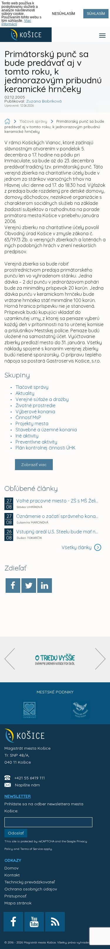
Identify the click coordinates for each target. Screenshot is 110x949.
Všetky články (77, 547)
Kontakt (12, 875)
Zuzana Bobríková (44, 101)
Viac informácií (16, 22)
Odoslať (16, 833)
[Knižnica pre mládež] (80, 713)
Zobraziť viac (34, 464)
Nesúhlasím (63, 14)
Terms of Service (31, 849)
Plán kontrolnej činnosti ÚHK (45, 448)
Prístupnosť (15, 896)
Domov (11, 868)
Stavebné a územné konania (46, 430)
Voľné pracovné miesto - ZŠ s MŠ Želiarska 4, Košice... (58, 501)
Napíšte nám (27, 785)
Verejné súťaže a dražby (42, 399)
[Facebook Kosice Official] (13, 922)
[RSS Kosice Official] (55, 922)
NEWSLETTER (17, 796)
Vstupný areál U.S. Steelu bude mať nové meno (58, 532)
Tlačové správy (32, 387)
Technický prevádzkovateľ (29, 882)
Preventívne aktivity (36, 442)
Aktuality (25, 393)
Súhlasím (96, 14)
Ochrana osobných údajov (30, 889)
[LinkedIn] (44, 585)
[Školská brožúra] (55, 659)
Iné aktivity (27, 436)
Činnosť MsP (28, 417)
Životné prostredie (35, 405)
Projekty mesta (32, 423)
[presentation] (9, 659)
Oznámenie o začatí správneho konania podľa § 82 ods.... (58, 516)
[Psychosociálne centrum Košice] (30, 713)
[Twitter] (28, 585)
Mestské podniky (55, 692)
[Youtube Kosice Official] (34, 922)
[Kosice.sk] (26, 34)
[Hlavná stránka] (7, 121)
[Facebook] (13, 585)
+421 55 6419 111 (29, 778)
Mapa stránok (17, 903)
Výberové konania (35, 411)
